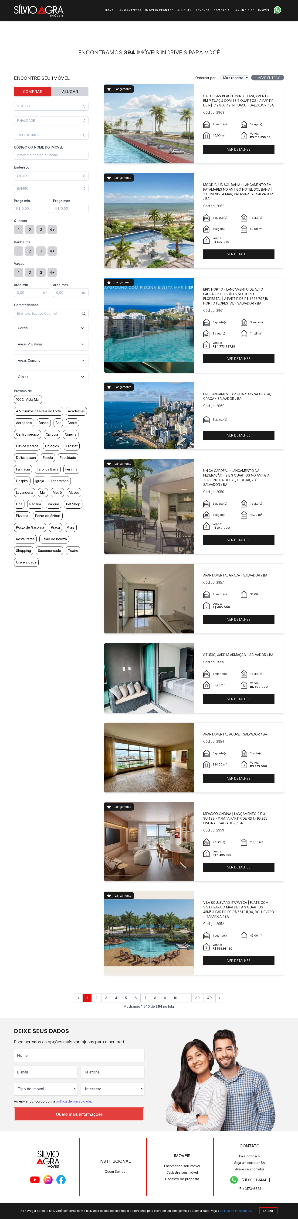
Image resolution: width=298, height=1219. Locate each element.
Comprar (32, 91)
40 (209, 998)
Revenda (203, 10)
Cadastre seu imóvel (182, 1172)
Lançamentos (129, 10)
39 (197, 998)
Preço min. (22, 201)
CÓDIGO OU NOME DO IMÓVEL (38, 147)
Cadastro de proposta (182, 1179)
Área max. (61, 285)
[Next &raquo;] (219, 998)
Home (109, 10)
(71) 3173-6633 (249, 1189)
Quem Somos (115, 1171)
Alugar (70, 91)
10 (175, 998)
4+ (52, 229)
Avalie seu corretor (249, 1169)
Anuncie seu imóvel (252, 10)
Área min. (21, 285)
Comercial (223, 10)
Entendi (268, 1210)
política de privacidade (73, 1101)
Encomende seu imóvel (182, 1166)
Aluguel (184, 10)
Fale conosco (249, 1156)
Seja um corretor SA (249, 1163)
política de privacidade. (236, 1210)
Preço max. (62, 201)
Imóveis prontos (159, 10)
